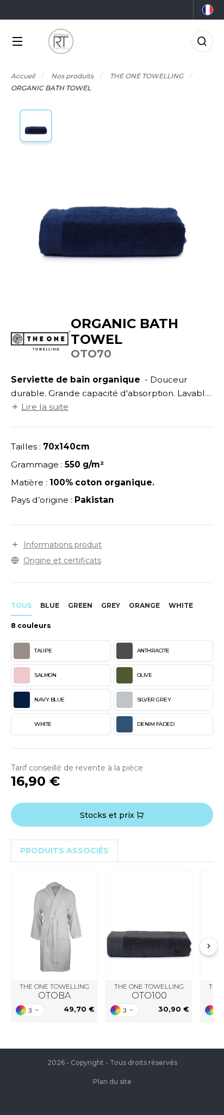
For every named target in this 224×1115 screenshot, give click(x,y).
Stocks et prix (108, 815)
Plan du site (112, 1081)
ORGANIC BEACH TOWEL (149, 925)
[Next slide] (209, 946)
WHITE (43, 724)
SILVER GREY (154, 699)
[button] (36, 125)
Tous (21, 605)
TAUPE (43, 650)
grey (110, 605)
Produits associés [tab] (64, 850)
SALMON (45, 675)
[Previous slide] (16, 946)
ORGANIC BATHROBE (54, 925)
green (80, 605)
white (181, 605)
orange (144, 605)
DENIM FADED (156, 724)
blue (49, 605)
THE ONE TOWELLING (54, 992)
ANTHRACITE (153, 650)
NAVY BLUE (49, 699)
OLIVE (144, 675)
